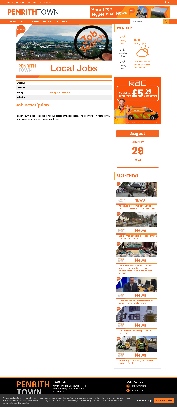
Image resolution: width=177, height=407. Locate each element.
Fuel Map (48, 21)
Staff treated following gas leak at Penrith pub (134, 331)
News (13, 21)
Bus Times (61, 21)
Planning (34, 21)
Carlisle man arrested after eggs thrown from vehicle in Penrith (137, 237)
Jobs (23, 21)
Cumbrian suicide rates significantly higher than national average (135, 301)
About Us (47, 2)
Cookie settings (144, 400)
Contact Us (36, 2)
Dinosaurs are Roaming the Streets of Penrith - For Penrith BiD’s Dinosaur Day (136, 207)
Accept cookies (164, 400)
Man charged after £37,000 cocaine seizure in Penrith (135, 361)
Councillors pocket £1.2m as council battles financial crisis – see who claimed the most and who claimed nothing (135, 269)
